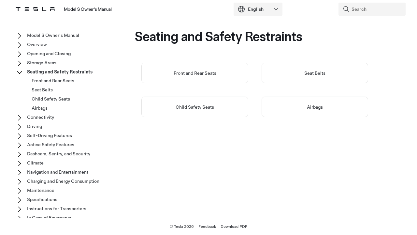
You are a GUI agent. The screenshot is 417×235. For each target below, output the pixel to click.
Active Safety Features (50, 144)
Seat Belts (314, 73)
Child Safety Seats (195, 107)
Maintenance (40, 190)
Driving (34, 126)
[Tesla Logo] (35, 9)
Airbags (315, 107)
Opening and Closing (49, 53)
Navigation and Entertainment (57, 172)
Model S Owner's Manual (88, 9)
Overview (37, 44)
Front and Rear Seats (195, 73)
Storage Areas (41, 62)
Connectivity (40, 117)
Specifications (42, 199)
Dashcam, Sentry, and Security (58, 153)
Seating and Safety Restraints (60, 71)
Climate (35, 162)
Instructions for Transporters (56, 208)
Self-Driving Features (49, 135)
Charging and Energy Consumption (63, 181)
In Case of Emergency (49, 217)
